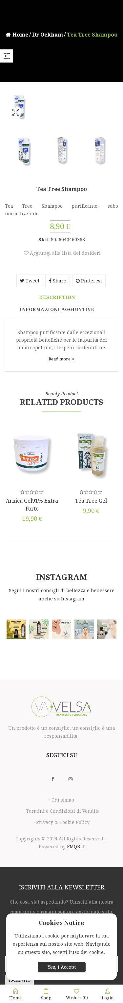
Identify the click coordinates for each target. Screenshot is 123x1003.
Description (57, 297)
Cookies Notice (61, 922)
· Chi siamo (61, 800)
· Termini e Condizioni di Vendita (61, 811)
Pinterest (91, 280)
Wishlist (77, 997)
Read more (60, 358)
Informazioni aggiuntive (57, 309)
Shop (46, 997)
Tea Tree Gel (91, 501)
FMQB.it (76, 846)
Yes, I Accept (62, 967)
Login (107, 997)
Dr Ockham (47, 35)
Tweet (31, 280)
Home (20, 35)
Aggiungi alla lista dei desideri (65, 253)
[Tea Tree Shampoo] (15, 121)
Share (58, 280)
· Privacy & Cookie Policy (61, 822)
